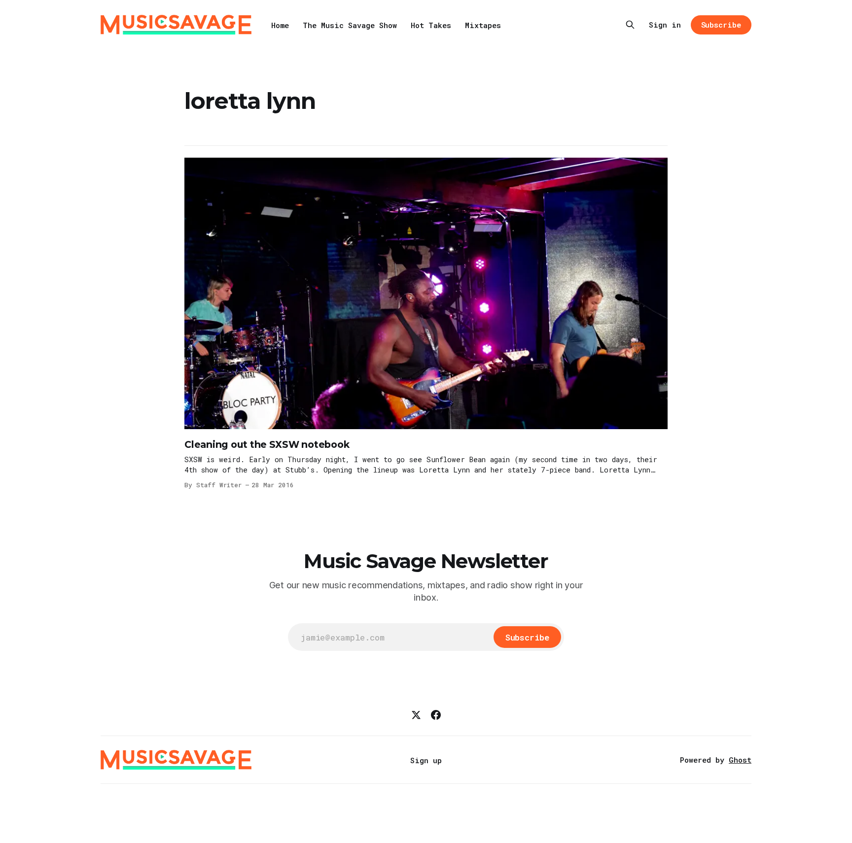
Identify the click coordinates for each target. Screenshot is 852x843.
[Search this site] (630, 25)
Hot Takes (431, 25)
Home (280, 25)
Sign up (426, 760)
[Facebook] (436, 715)
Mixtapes (483, 25)
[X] (416, 715)
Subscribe (721, 25)
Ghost (740, 760)
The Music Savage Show (350, 25)
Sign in (665, 25)
